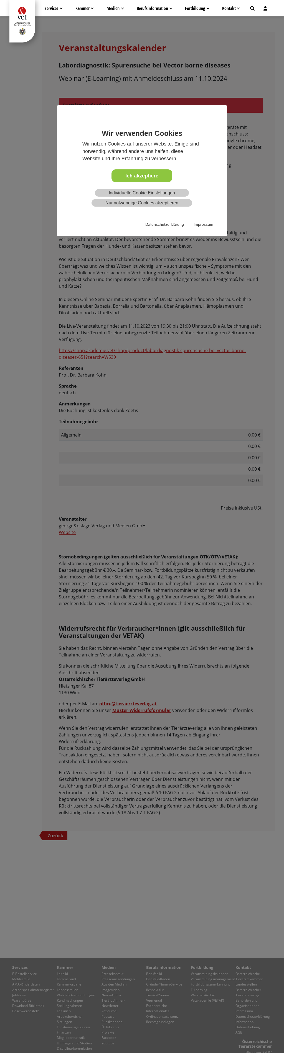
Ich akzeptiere (141, 176)
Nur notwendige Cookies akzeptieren (141, 202)
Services (51, 8)
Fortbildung (195, 8)
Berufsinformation (152, 8)
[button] (252, 8)
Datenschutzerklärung (164, 224)
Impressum (203, 224)
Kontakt (229, 8)
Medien (113, 8)
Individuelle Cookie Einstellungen (142, 192)
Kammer (82, 8)
